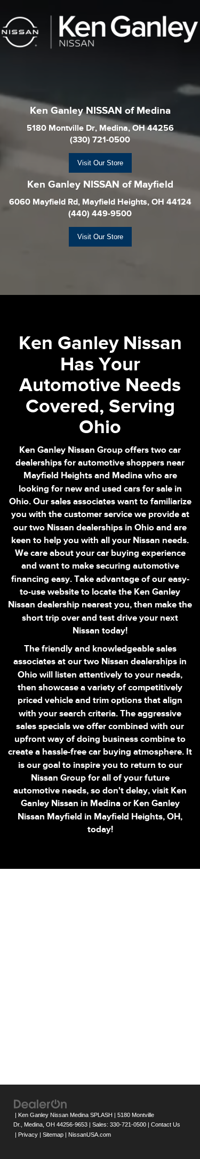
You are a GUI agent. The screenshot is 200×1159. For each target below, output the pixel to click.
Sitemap (53, 1134)
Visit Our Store (100, 163)
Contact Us (165, 1124)
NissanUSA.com (89, 1134)
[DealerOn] (40, 1103)
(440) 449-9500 (100, 213)
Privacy (28, 1134)
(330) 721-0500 (100, 139)
